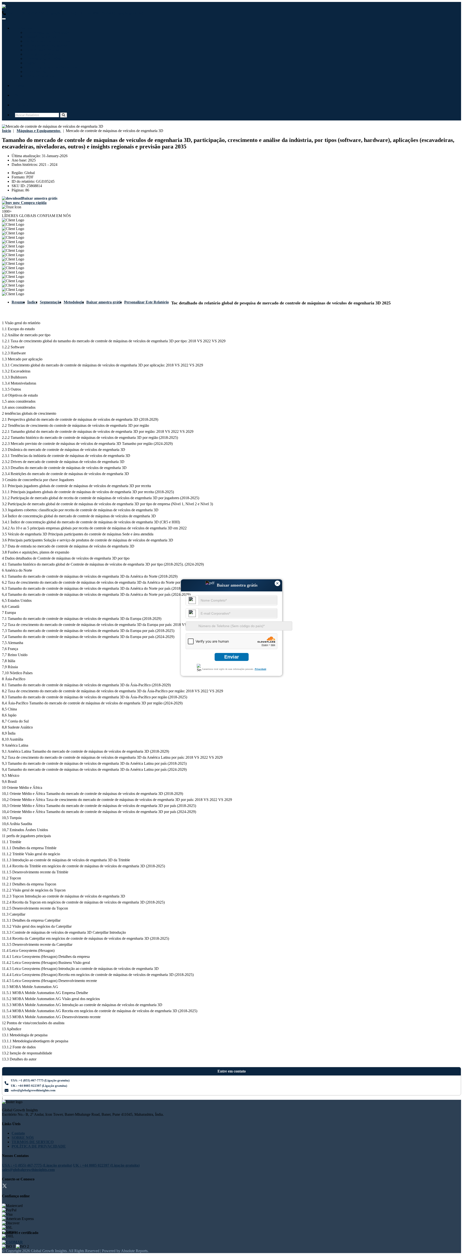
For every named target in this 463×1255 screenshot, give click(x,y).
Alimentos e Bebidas (42, 50)
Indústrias (23, 28)
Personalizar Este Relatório (146, 302)
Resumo (18, 302)
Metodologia (74, 302)
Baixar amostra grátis (104, 302)
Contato (21, 105)
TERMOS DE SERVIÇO (33, 1142)
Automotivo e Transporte (46, 45)
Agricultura (35, 63)
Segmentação (50, 302)
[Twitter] (4, 1187)
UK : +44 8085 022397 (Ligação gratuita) (110, 13)
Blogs (19, 86)
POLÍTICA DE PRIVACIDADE (39, 1146)
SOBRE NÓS (23, 1138)
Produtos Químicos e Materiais (51, 67)
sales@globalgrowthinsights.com (33, 1090)
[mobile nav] (4, 19)
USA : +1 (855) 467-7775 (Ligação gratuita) (41, 13)
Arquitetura (35, 72)
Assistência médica (41, 37)
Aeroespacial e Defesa (43, 58)
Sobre (20, 95)
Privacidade (260, 669)
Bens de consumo (40, 76)
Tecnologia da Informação (47, 32)
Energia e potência (41, 54)
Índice (32, 302)
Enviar (231, 656)
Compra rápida (33, 203)
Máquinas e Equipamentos (47, 41)
